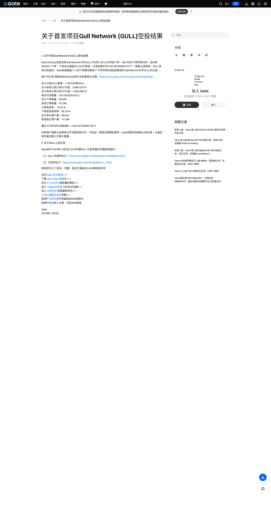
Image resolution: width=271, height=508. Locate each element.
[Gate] (12, 4)
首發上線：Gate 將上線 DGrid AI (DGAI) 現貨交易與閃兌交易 (200, 131)
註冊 (236, 4)
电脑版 (63, 178)
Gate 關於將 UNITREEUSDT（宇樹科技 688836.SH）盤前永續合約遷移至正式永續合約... (198, 180)
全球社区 (52, 190)
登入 (227, 4)
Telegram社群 (55, 186)
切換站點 (181, 11)
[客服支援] (263, 488)
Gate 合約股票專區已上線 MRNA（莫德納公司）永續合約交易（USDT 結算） (200, 162)
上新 (53, 20)
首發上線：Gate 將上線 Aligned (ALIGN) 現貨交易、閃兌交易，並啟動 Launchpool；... (198, 152)
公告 (43, 20)
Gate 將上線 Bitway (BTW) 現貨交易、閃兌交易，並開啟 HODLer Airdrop (199, 142)
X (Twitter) (53, 182)
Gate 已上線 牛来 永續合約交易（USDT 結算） (198, 171)
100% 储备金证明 (51, 194)
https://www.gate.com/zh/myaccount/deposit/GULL (97, 155)
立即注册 (54, 198)
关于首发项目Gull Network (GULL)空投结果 (85, 20)
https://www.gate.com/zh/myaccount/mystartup (126, 76)
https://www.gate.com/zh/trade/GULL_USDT (87, 162)
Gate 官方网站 (55, 174)
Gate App (52, 178)
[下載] (263, 477)
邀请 (51, 202)
